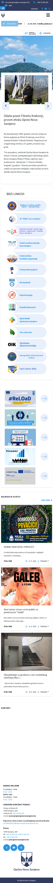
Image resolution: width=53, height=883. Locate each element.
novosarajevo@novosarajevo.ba (22, 816)
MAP (10, 5)
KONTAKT (34, 9)
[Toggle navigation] (48, 15)
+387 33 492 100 (42, 2)
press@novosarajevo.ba (19, 840)
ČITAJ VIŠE (8, 561)
